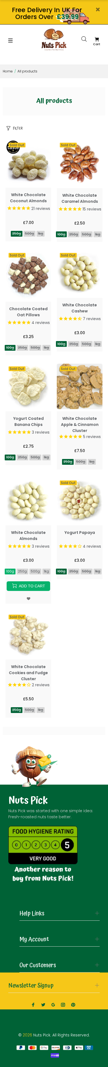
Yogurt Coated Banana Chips (28, 421)
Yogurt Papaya (80, 532)
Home (8, 71)
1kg (40, 233)
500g (29, 233)
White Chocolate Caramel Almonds (79, 198)
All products (27, 71)
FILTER (18, 128)
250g (16, 233)
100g (61, 234)
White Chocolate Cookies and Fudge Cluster (28, 673)
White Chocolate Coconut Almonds (28, 198)
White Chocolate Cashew (79, 308)
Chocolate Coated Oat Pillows (28, 312)
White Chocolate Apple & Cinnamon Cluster (80, 424)
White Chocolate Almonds (28, 535)
